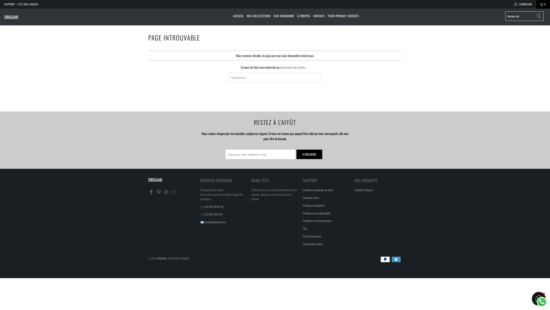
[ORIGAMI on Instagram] (166, 192)
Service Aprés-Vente (313, 244)
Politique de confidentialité (316, 213)
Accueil (238, 16)
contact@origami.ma (215, 222)
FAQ (305, 228)
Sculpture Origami (363, 190)
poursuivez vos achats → (294, 67)
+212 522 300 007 (213, 214)
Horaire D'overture (312, 236)
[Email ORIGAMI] (174, 192)
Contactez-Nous (311, 197)
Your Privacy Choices (343, 16)
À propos (303, 16)
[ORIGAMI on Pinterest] (159, 192)
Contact (319, 16)
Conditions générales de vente (318, 190)
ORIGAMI (11, 17)
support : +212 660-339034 (21, 4)
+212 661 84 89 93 (213, 207)
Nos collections (259, 16)
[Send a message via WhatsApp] (542, 302)
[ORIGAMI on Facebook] (151, 192)
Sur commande (283, 16)
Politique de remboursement (317, 221)
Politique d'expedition (314, 205)
